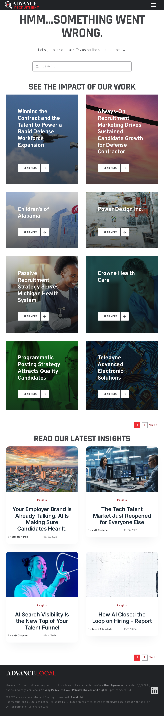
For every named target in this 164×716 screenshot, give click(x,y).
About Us (76, 697)
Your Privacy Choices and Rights (86, 690)
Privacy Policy (50, 690)
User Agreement (114, 685)
